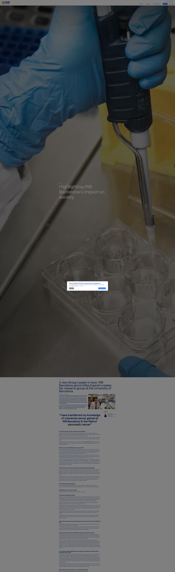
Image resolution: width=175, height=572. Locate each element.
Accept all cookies (102, 288)
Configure (71, 288)
